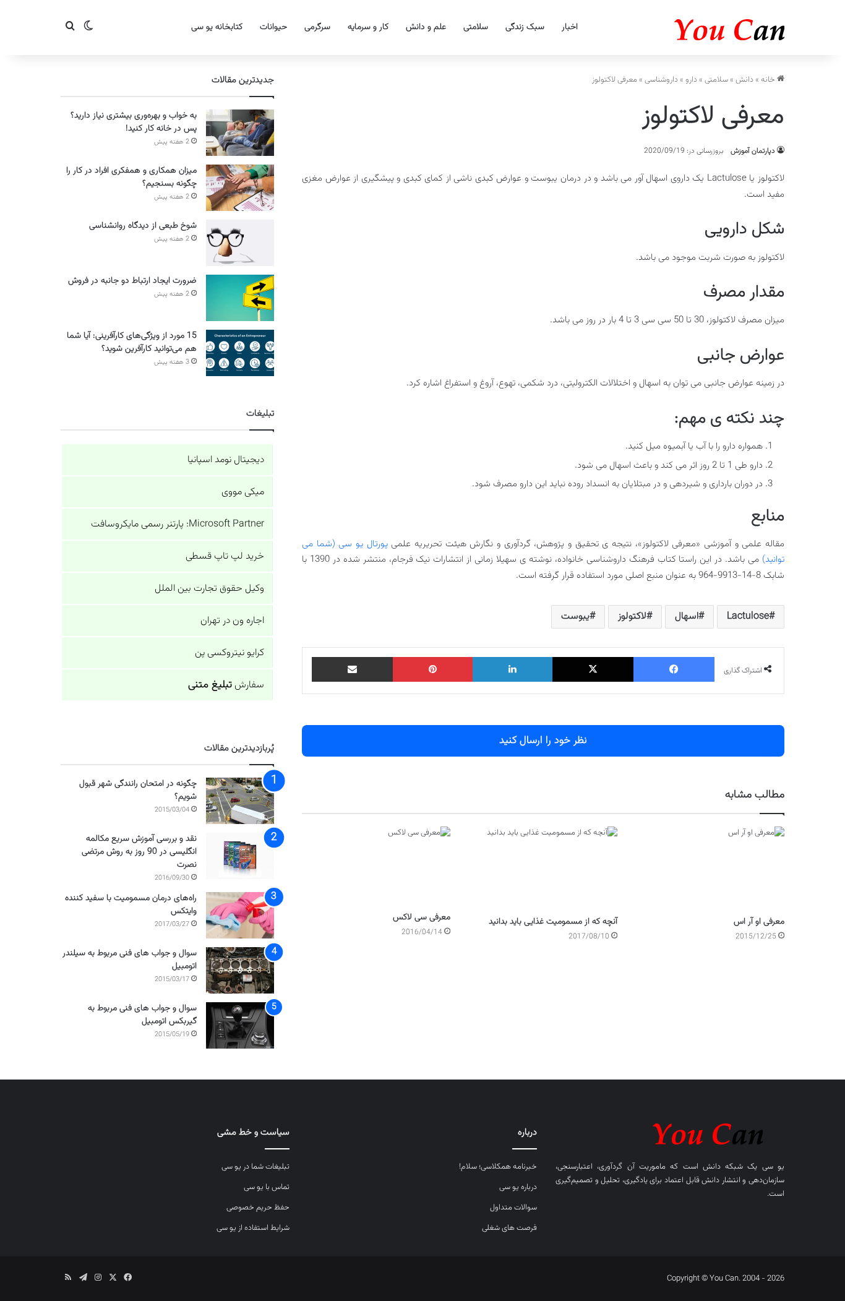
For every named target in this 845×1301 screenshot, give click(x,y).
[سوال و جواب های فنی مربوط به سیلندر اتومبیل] (240, 970)
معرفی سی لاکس (421, 917)
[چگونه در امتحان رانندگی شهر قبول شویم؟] (240, 801)
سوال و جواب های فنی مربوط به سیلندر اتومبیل (129, 960)
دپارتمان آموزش (753, 151)
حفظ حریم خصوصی (258, 1207)
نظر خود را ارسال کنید (543, 740)
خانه (769, 80)
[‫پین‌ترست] (433, 669)
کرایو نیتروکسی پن (229, 652)
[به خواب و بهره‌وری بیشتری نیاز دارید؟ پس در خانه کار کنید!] (240, 132)
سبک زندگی (524, 27)
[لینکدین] (512, 669)
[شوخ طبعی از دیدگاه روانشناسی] (240, 243)
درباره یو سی (518, 1187)
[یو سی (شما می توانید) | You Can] (669, 1132)
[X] (592, 669)
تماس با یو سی (267, 1187)
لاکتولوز (632, 616)
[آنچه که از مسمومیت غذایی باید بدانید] (543, 868)
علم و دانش (426, 27)
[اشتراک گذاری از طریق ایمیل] (352, 669)
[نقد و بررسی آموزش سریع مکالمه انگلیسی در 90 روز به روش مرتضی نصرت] (240, 856)
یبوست (575, 616)
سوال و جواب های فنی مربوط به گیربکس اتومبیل (142, 1015)
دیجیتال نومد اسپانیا (225, 459)
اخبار (570, 27)
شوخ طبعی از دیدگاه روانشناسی (143, 226)
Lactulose (748, 616)
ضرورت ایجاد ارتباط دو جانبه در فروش (132, 281)
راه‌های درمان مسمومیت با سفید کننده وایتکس (131, 904)
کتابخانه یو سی (216, 27)
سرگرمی (317, 27)
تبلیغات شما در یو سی (255, 1167)
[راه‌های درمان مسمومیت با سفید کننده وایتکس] (240, 915)
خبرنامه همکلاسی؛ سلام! (498, 1167)
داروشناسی (661, 80)
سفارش (226, 685)
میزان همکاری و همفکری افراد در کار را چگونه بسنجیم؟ (131, 177)
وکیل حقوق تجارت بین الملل (209, 588)
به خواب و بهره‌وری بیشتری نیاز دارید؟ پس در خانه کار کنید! (134, 122)
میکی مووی (242, 492)
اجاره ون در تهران (232, 620)
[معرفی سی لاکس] (376, 866)
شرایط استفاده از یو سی (253, 1228)
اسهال (686, 616)
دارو (691, 80)
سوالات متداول (513, 1207)
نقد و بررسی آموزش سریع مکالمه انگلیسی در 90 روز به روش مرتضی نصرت (139, 852)
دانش (744, 80)
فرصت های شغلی (509, 1228)
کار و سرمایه (368, 27)
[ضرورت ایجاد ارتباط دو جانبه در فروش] (240, 298)
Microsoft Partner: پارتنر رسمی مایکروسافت (177, 524)
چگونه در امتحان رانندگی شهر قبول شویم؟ (138, 790)
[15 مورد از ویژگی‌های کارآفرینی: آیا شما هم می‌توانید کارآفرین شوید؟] (240, 353)
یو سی (773, 1167)
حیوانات (273, 27)
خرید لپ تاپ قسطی (225, 556)
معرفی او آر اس (759, 922)
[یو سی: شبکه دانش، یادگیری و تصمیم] (691, 27)
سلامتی (475, 27)
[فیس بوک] (673, 669)
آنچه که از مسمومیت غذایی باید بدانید (553, 922)
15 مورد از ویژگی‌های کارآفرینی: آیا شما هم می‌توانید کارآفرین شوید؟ (132, 342)
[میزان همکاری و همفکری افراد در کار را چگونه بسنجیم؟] (240, 188)
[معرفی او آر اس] (710, 868)
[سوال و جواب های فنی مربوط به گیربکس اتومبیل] (240, 1025)
